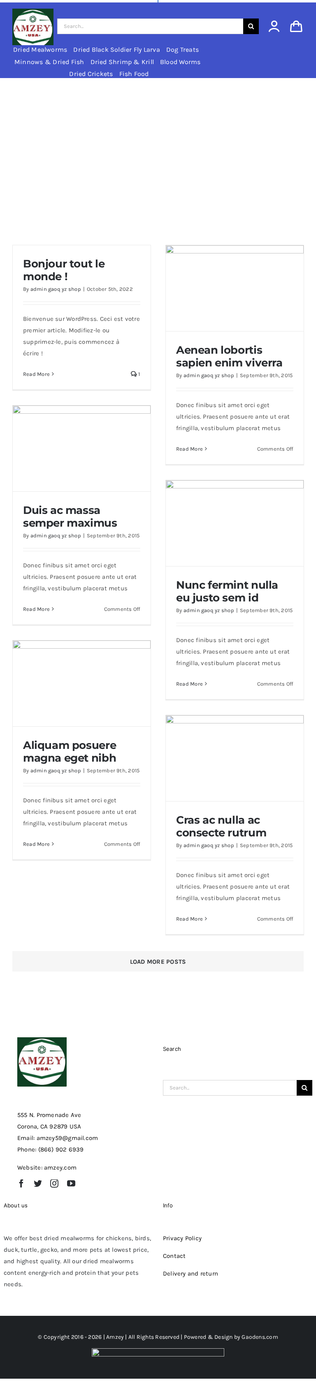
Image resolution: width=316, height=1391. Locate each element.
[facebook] (21, 1183)
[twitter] (38, 1183)
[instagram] (54, 1183)
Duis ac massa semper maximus (70, 517)
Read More (36, 374)
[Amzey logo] (32, 11)
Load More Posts (158, 961)
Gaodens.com (260, 1336)
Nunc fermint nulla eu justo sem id (227, 591)
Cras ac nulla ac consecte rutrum (221, 826)
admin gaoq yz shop (55, 289)
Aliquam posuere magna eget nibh (69, 752)
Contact (174, 1256)
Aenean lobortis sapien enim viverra (229, 356)
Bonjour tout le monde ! (64, 270)
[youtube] (71, 1183)
